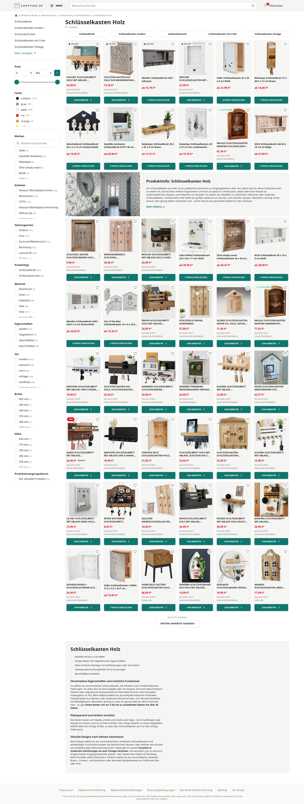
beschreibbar (29, 346)
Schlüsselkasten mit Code (30, 40)
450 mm (25, 399)
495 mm (25, 456)
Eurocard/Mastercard (34, 241)
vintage (26, 376)
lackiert (25, 329)
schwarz (29, 98)
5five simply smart (31, 167)
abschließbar (28, 340)
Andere (26, 230)
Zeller (24, 150)
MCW (24, 173)
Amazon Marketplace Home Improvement (39, 207)
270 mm (25, 444)
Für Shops (238, 790)
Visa (24, 236)
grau (26, 104)
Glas (23, 306)
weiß (26, 110)
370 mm (25, 416)
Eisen (24, 294)
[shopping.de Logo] (28, 5)
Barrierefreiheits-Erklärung (196, 790)
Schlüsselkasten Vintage (29, 47)
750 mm (25, 450)
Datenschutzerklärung (91, 790)
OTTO (25, 201)
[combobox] (163, 5)
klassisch (26, 365)
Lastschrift (28, 253)
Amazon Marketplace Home (38, 190)
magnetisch (28, 334)
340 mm (25, 422)
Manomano (28, 196)
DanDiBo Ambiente (32, 156)
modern (26, 359)
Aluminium (27, 289)
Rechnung (27, 247)
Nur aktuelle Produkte (34, 479)
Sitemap (222, 790)
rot (25, 115)
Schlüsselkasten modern (29, 28)
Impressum (66, 790)
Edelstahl (26, 300)
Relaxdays (26, 162)
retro (24, 370)
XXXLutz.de (27, 213)
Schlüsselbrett (23, 21)
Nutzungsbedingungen (161, 790)
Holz (24, 312)
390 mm (25, 405)
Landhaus (27, 382)
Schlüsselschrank (25, 34)
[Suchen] (253, 5)
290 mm (25, 410)
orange (27, 121)
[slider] (16, 82)
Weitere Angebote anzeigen (177, 623)
